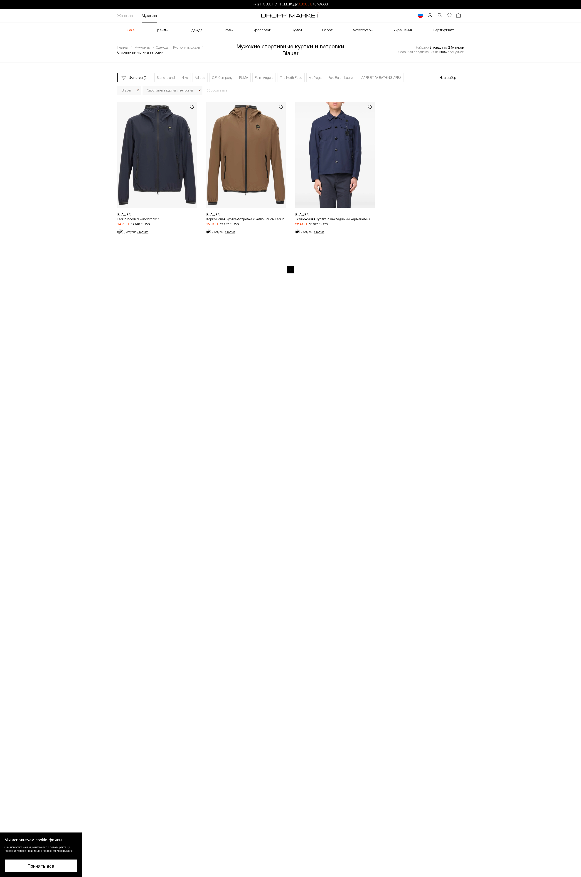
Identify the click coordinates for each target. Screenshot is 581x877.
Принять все (40, 866)
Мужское (149, 15)
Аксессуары (363, 30)
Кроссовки (262, 30)
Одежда (195, 30)
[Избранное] (449, 15)
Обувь (228, 30)
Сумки (296, 30)
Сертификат (443, 30)
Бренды (161, 30)
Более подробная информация (53, 850)
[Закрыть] (138, 90)
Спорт (327, 30)
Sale (131, 30)
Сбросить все (217, 90)
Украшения (403, 30)
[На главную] (290, 16)
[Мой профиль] (430, 15)
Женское (125, 15)
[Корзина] (459, 15)
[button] (41, 854)
